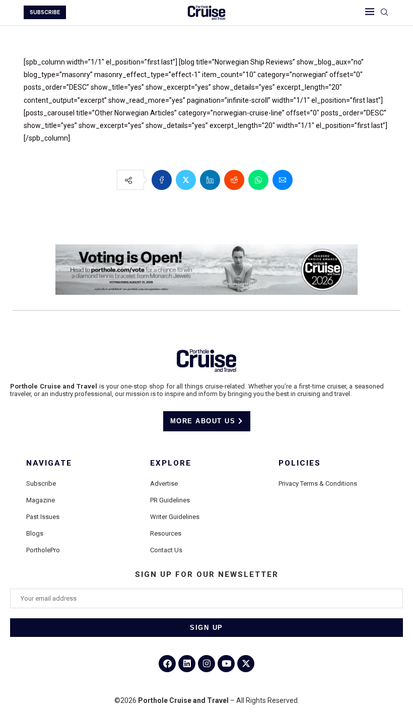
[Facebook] (167, 663)
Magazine (40, 500)
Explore (170, 463)
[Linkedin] (186, 663)
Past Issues (42, 516)
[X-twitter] (245, 663)
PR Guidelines (170, 500)
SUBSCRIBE (45, 12)
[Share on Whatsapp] (258, 180)
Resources (165, 533)
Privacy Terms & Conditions (318, 483)
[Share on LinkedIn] (210, 180)
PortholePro (43, 550)
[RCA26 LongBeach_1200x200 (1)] (206, 248)
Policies (300, 463)
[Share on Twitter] (186, 180)
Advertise (164, 483)
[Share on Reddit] (234, 180)
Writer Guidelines (174, 516)
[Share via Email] (282, 180)
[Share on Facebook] (162, 180)
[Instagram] (206, 663)
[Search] (384, 13)
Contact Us (166, 550)
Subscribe (41, 483)
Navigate (49, 463)
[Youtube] (226, 663)
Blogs (34, 533)
